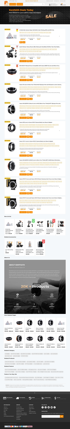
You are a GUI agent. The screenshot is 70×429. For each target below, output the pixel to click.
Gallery (5, 414)
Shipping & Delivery (20, 410)
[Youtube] (52, 407)
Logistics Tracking (32, 413)
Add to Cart (22, 61)
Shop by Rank (19, 4)
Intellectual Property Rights (21, 414)
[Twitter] (49, 407)
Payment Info (19, 411)
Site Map (5, 410)
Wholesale (18, 419)
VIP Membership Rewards (9, 416)
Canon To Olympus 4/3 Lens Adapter (29, 345)
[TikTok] (55, 407)
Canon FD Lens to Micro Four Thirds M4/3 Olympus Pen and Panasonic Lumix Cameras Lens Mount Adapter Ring (40, 84)
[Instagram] (46, 407)
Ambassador (18, 416)
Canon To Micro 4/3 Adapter (40, 345)
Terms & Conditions (20, 408)
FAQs (30, 410)
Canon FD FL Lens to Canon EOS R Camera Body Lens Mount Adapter (36, 141)
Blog (5, 411)
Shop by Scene (12, 4)
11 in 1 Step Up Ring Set (9, 250)
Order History (31, 408)
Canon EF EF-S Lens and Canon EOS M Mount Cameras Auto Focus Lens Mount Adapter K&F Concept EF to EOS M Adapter (40, 179)
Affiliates (18, 417)
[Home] (6, 3)
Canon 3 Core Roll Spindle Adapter (60, 329)
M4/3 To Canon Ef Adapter (18, 329)
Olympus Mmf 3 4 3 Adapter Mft (19, 345)
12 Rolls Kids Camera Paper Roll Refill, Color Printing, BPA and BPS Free (36, 30)
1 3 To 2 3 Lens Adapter (28, 329)
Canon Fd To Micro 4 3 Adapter (51, 345)
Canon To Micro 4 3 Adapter (61, 345)
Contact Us (6, 408)
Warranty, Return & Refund (21, 413)
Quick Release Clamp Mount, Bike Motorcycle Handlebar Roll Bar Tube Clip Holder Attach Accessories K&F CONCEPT (39, 46)
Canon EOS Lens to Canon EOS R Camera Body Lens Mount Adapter (35, 122)
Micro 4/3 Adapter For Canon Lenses (50, 329)
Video (5, 413)
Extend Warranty (32, 411)
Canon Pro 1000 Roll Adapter (9, 329)
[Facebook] (43, 407)
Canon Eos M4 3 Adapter (8, 345)
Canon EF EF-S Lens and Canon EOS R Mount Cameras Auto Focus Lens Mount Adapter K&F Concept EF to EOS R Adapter (40, 198)
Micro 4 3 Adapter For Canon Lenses (39, 329)
